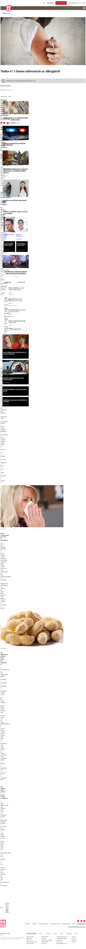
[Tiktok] (78, 921)
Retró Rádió (6, 250)
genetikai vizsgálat (21, 250)
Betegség (8, 13)
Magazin (55, 933)
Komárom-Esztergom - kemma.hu (62, 938)
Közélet (40, 933)
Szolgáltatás (69, 933)
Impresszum (34, 923)
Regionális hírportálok (31, 933)
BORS (4, 13)
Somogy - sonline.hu (60, 941)
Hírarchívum (27, 923)
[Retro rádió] (58, 3)
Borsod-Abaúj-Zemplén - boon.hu (32, 941)
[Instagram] (81, 921)
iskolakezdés (6, 404)
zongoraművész (19, 238)
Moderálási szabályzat (66, 923)
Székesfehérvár (73, 2)
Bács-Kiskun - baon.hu (30, 936)
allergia (9, 96)
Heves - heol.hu (43, 943)
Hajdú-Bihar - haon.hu (44, 941)
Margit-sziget (11, 316)
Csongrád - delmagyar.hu (30, 943)
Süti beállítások (81, 923)
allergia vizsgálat (4, 96)
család (15, 276)
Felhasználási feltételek (55, 923)
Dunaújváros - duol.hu (44, 936)
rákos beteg (6, 175)
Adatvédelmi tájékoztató (43, 923)
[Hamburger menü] (3, 8)
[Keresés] (84, 8)
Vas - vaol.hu (73, 938)
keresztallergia (6, 85)
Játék (44, 2)
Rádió (76, 933)
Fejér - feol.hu (43, 938)
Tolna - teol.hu (74, 936)
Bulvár (61, 933)
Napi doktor (2, 128)
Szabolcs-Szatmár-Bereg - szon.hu (62, 943)
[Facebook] (84, 921)
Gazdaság (48, 933)
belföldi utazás (6, 382)
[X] (1, 123)
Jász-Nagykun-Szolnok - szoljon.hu (62, 936)
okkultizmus (5, 204)
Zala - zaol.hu (74, 941)
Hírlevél (74, 923)
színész (5, 238)
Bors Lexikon (50, 2)
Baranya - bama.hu (29, 938)
